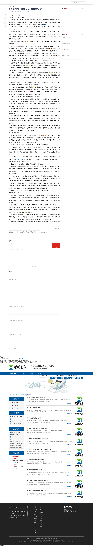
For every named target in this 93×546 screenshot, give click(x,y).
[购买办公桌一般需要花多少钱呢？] (79, 401)
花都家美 (41, 513)
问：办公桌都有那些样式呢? (34, 418)
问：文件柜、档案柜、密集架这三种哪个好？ (38, 480)
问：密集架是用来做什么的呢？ (35, 470)
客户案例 (25, 376)
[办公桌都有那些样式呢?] (79, 421)
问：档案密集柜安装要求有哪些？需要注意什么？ (39, 449)
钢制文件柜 (22, 373)
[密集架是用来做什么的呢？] (79, 473)
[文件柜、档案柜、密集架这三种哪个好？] (79, 484)
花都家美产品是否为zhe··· (15, 432)
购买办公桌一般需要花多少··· (16, 445)
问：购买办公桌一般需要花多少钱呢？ (36, 397)
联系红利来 (41, 525)
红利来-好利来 (13, 373)
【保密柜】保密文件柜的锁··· (16, 421)
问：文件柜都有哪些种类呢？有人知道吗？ (38, 438)
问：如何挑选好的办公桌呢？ (34, 407)
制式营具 (35, 519)
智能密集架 (39, 373)
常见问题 (29, 395)
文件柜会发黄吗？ (14, 434)
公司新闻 (16, 402)
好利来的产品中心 (15, 376)
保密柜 (35, 514)
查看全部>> (69, 403)
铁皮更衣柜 (35, 527)
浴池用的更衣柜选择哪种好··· (16, 447)
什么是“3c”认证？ (14, 436)
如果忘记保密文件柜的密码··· (16, 416)
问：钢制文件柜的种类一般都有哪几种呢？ (38, 428)
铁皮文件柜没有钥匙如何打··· (16, 443)
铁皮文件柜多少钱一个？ (15, 441)
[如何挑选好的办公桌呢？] (79, 411)
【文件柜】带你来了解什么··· (16, 423)
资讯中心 (33, 376)
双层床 (31, 373)
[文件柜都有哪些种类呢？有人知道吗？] (79, 442)
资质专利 (41, 521)
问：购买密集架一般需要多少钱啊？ (36, 459)
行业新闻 (16, 405)
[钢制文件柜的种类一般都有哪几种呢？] (79, 432)
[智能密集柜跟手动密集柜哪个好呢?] (79, 494)
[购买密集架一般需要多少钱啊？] (79, 463)
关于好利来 (41, 376)
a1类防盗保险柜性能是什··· (16, 439)
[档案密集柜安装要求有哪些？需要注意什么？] (79, 453)
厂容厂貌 (41, 517)
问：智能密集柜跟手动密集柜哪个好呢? (37, 490)
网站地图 (47, 537)
